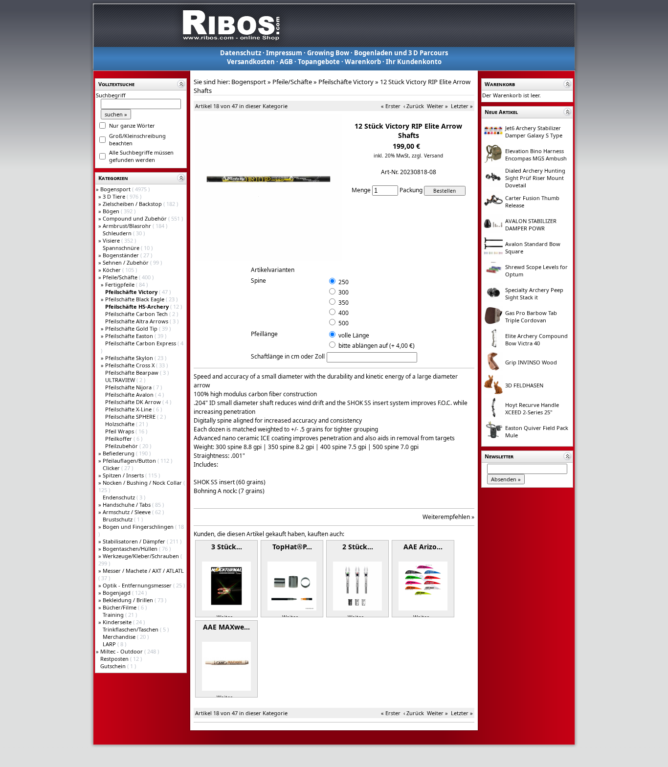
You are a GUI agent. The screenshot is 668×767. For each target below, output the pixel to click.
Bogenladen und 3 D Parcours (401, 52)
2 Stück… (357, 546)
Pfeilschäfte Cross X (130, 365)
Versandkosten (251, 61)
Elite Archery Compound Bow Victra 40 (536, 339)
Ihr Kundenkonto (414, 61)
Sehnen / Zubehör (126, 262)
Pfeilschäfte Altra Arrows (137, 321)
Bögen (112, 211)
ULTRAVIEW (120, 380)
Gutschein (113, 666)
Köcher (112, 269)
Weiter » (437, 106)
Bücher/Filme (120, 607)
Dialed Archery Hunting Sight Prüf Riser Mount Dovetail (535, 178)
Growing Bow (328, 52)
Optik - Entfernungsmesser (138, 585)
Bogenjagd (117, 592)
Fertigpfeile (120, 284)
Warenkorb (363, 61)
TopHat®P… (292, 546)
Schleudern (118, 233)
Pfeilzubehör (122, 446)
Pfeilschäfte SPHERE (131, 416)
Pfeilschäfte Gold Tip (132, 328)
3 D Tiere (115, 196)
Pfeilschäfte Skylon (130, 357)
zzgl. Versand (427, 155)
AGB (286, 61)
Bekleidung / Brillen (129, 600)
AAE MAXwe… (226, 627)
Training (114, 614)
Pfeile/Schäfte (121, 277)
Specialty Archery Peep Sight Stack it (534, 293)
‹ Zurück (413, 106)
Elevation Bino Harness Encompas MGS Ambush (536, 154)
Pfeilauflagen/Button (130, 460)
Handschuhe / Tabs (127, 504)
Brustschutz (118, 519)
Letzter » (462, 106)
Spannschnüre (122, 247)
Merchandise (120, 636)
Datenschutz (240, 52)
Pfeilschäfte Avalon (130, 394)
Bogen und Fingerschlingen (139, 526)
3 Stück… (226, 546)
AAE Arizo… (423, 546)
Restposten (115, 658)
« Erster (391, 106)
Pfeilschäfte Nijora (129, 387)
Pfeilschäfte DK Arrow (133, 402)
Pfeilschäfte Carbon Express (141, 343)
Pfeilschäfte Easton (130, 335)
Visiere (112, 240)
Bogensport (116, 189)
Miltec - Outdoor (122, 651)
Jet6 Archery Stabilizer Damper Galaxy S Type (533, 131)
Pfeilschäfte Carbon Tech (137, 313)
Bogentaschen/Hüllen (131, 548)
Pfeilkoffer (119, 438)
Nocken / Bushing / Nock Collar (143, 482)
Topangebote (319, 61)
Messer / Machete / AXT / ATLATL (143, 570)
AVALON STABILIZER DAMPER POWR (531, 224)
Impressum (284, 52)
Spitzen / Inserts (124, 475)
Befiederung (119, 453)
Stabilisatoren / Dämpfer (135, 541)
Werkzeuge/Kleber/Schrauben (141, 556)
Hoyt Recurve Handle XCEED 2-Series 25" (532, 408)
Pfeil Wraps (120, 431)
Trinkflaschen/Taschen (131, 629)
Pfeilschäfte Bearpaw (132, 372)
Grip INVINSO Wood (531, 362)
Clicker (112, 468)
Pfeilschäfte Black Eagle (135, 299)
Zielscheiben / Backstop (133, 203)
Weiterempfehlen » (448, 517)
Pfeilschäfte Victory (346, 81)
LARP (110, 644)
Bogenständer (121, 255)
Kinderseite (118, 622)
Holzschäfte (120, 424)
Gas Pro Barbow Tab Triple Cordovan (531, 316)
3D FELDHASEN (524, 385)
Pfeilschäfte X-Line (129, 409)
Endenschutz (119, 497)
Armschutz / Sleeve (127, 512)
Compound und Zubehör (135, 218)
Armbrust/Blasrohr (128, 225)
